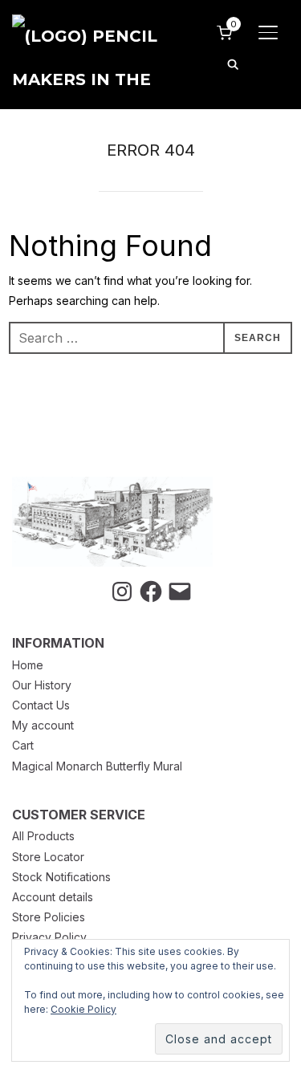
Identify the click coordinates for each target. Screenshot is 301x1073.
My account (43, 725)
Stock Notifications (61, 877)
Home (27, 665)
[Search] (233, 63)
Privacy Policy (49, 937)
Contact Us (41, 705)
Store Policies (48, 917)
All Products (43, 836)
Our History (41, 685)
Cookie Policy (83, 1009)
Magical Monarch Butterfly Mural (97, 766)
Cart (23, 745)
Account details (52, 897)
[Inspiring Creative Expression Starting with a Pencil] (112, 487)
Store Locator (48, 857)
